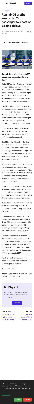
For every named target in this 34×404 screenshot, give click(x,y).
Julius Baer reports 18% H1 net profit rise (26, 317)
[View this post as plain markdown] (28, 32)
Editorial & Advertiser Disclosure (17, 42)
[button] (3, 3)
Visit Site (17, 302)
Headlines (6, 10)
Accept (18, 399)
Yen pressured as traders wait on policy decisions (8, 317)
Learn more (6, 395)
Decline (27, 399)
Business (28, 3)
